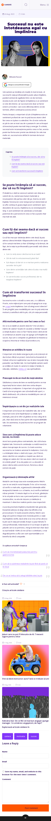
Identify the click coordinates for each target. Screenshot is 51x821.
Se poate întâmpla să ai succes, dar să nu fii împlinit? (28, 158)
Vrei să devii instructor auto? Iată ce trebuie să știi (25, 678)
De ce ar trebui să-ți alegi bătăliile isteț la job (22, 575)
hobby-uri (22, 369)
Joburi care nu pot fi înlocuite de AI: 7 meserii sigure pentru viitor (22, 635)
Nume (4, 751)
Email (4, 761)
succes (34, 736)
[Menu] (48, 5)
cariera (8, 736)
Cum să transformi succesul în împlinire (27, 171)
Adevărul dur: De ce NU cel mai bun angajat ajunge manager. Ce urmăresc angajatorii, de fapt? (25, 721)
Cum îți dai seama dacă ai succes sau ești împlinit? (28, 165)
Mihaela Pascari (15, 77)
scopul (8, 306)
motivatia (21, 736)
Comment (6, 779)
